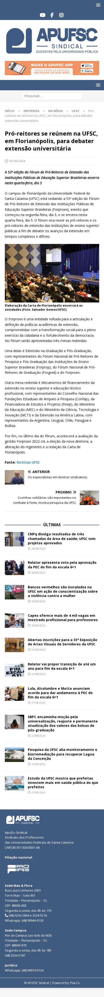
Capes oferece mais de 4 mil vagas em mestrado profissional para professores (63, 617)
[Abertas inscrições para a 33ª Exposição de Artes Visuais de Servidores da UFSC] (14, 645)
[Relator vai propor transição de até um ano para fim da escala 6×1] (14, 669)
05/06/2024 (17, 161)
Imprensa (31, 111)
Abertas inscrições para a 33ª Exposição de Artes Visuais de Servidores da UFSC (62, 641)
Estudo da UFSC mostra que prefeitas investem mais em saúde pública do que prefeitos (63, 782)
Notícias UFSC (28, 462)
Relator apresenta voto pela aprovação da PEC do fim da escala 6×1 (62, 564)
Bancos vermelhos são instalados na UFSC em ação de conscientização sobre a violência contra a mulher (63, 591)
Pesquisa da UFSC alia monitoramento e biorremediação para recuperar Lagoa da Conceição (62, 754)
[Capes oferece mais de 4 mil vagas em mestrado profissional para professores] (14, 620)
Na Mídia (55, 111)
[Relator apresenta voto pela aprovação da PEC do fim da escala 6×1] (14, 567)
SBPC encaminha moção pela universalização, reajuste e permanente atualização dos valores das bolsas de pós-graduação (63, 723)
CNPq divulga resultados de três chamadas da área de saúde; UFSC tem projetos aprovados (62, 538)
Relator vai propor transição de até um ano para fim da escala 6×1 (62, 666)
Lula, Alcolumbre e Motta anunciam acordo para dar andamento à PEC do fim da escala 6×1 (60, 692)
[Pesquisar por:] (52, 95)
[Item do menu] (42, 15)
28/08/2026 (38, 548)
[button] (97, 5)
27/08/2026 (38, 649)
